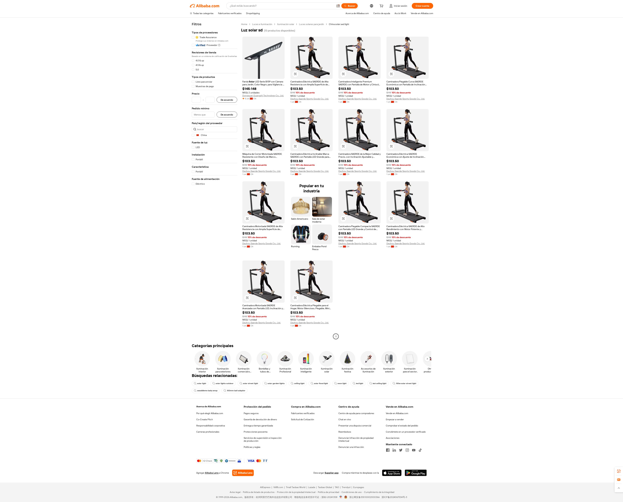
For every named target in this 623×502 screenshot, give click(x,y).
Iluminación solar (285, 24)
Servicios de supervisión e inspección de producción (263, 439)
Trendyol (346, 487)
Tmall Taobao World (295, 487)
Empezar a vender (395, 419)
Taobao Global (325, 487)
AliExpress (265, 487)
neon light (342, 383)
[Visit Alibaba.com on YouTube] (414, 450)
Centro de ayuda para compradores (356, 413)
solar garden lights (276, 383)
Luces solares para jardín (311, 24)
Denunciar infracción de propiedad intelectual (355, 439)
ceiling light (299, 383)
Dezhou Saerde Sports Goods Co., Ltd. (309, 98)
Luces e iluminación (262, 24)
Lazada (311, 487)
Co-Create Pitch (204, 419)
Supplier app (332, 473)
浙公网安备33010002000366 (364, 497)
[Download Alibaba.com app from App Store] (392, 473)
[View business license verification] (340, 497)
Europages (358, 487)
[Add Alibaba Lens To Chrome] (243, 473)
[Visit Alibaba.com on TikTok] (420, 450)
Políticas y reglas (252, 447)
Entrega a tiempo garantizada (258, 425)
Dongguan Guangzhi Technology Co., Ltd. (263, 95)
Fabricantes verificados (303, 413)
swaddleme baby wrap (207, 390)
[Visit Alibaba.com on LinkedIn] (394, 450)
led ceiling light (379, 383)
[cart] (382, 6)
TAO (337, 487)
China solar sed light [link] (339, 24)
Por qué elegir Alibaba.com (209, 413)
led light (359, 383)
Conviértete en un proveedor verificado (406, 431)
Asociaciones (392, 438)
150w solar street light (406, 383)
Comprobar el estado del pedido (402, 425)
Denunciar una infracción (351, 447)
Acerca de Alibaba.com (208, 406)
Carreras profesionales (207, 431)
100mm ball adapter (236, 390)
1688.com (278, 487)
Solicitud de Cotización (302, 419)
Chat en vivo (344, 419)
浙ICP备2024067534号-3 (394, 497)
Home (244, 24)
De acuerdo (227, 99)
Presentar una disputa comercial (354, 425)
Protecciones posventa (255, 431)
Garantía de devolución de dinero (260, 419)
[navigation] (214, 181)
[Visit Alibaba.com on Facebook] (388, 450)
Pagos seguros (251, 413)
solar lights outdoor (224, 383)
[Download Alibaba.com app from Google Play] (416, 473)
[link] (619, 471)
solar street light (250, 383)
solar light (201, 383)
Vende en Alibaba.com (397, 413)
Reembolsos (344, 431)
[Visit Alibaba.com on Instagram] (407, 450)
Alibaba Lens (212, 473)
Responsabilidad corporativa (210, 425)
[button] (338, 6)
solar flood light (321, 383)
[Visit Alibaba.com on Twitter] (401, 450)
